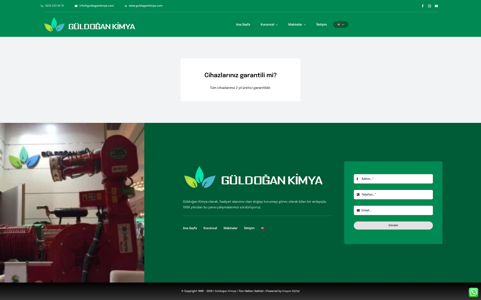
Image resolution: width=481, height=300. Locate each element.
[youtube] (436, 6)
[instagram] (429, 6)
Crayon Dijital (291, 291)
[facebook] (422, 6)
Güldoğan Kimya (225, 291)
